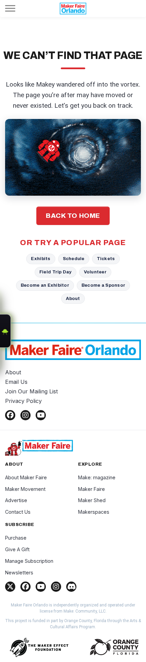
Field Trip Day (55, 271)
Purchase (15, 538)
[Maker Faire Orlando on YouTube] (41, 415)
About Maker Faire (26, 477)
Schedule (74, 258)
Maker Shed (92, 500)
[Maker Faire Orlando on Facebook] (10, 415)
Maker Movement (25, 489)
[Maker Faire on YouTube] (41, 587)
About (73, 298)
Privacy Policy (23, 400)
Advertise (16, 500)
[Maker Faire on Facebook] (25, 587)
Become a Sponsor (103, 285)
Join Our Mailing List (31, 391)
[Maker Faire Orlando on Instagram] (25, 415)
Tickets (106, 258)
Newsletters (19, 572)
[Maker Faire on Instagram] (56, 587)
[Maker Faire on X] (10, 587)
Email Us (16, 381)
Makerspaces (93, 512)
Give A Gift (17, 549)
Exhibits (40, 258)
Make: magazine (96, 477)
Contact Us (18, 512)
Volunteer (95, 271)
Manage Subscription (29, 561)
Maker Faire (91, 489)
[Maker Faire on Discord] (71, 587)
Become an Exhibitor (45, 285)
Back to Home (73, 215)
